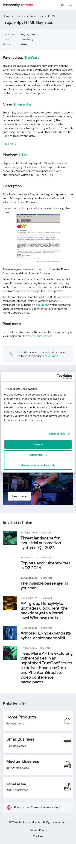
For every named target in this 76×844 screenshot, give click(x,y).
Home (6, 16)
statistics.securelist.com (37, 336)
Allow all (38, 444)
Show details (57, 433)
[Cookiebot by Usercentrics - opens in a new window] (56, 376)
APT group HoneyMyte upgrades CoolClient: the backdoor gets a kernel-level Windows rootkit (44, 610)
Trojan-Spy (36, 16)
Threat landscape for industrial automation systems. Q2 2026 (41, 543)
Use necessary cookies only (38, 465)
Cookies (38, 836)
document (42, 304)
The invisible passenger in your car (44, 585)
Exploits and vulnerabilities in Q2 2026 (46, 565)
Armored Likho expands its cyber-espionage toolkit (46, 635)
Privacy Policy (38, 830)
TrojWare (32, 57)
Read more (9, 143)
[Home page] (18, 5)
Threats (20, 16)
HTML (52, 16)
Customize (36, 454)
